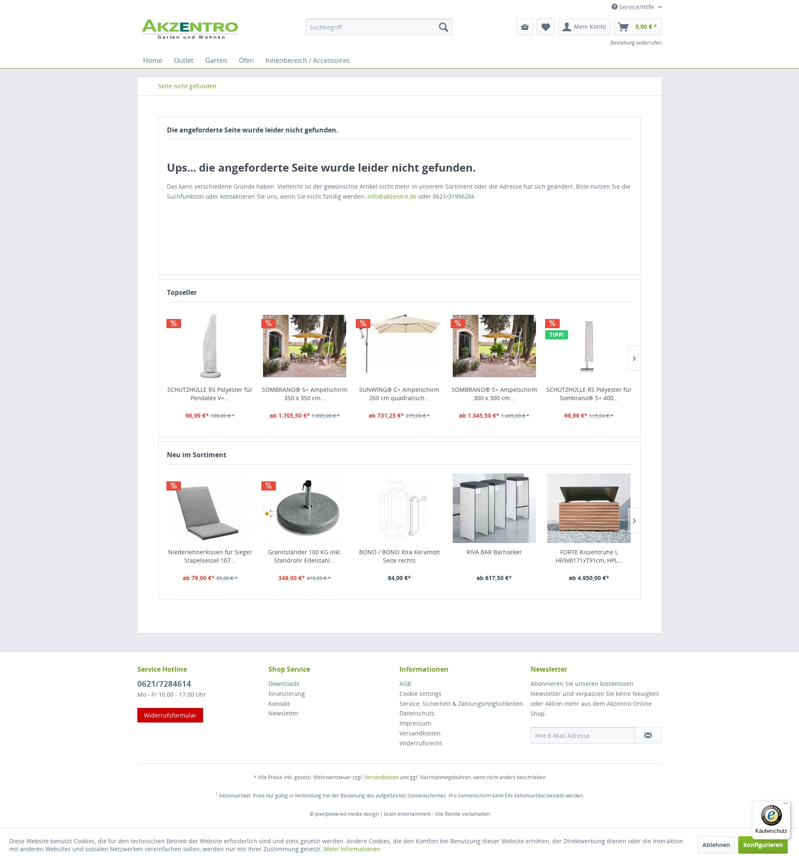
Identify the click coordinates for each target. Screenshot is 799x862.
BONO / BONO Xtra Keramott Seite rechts (399, 556)
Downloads (283, 684)
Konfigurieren (763, 845)
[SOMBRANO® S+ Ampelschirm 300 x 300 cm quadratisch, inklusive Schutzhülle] (494, 346)
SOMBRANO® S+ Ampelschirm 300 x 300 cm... (494, 394)
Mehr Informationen (352, 849)
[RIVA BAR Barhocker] (494, 508)
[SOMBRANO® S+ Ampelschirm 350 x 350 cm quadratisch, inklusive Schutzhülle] (305, 346)
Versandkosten (420, 733)
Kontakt (279, 704)
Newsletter (283, 713)
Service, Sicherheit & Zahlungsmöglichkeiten (461, 704)
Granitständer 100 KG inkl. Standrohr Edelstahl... (305, 556)
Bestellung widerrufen (636, 42)
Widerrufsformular (170, 715)
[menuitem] (378, 27)
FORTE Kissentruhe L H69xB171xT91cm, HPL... (589, 556)
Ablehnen (716, 845)
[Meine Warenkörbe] (524, 27)
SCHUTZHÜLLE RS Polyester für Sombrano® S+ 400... (589, 394)
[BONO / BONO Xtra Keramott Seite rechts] (399, 508)
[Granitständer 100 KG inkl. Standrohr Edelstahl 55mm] (305, 508)
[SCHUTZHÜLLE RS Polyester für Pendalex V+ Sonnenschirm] (210, 346)
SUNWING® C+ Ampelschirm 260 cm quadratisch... (399, 394)
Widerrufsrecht (421, 743)
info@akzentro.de (392, 196)
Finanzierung (286, 694)
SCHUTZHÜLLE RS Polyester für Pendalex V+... (210, 394)
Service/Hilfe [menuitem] (637, 7)
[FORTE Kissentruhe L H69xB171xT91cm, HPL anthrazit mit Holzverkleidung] (589, 508)
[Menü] (786, 805)
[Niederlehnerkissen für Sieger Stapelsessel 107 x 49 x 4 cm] (210, 508)
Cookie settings (421, 694)
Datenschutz (417, 713)
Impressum (415, 723)
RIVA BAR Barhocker (494, 552)
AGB (405, 684)
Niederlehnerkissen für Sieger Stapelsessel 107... (210, 556)
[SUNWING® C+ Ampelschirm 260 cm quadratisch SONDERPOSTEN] (399, 346)
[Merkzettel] (546, 27)
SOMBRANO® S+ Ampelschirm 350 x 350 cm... (304, 394)
